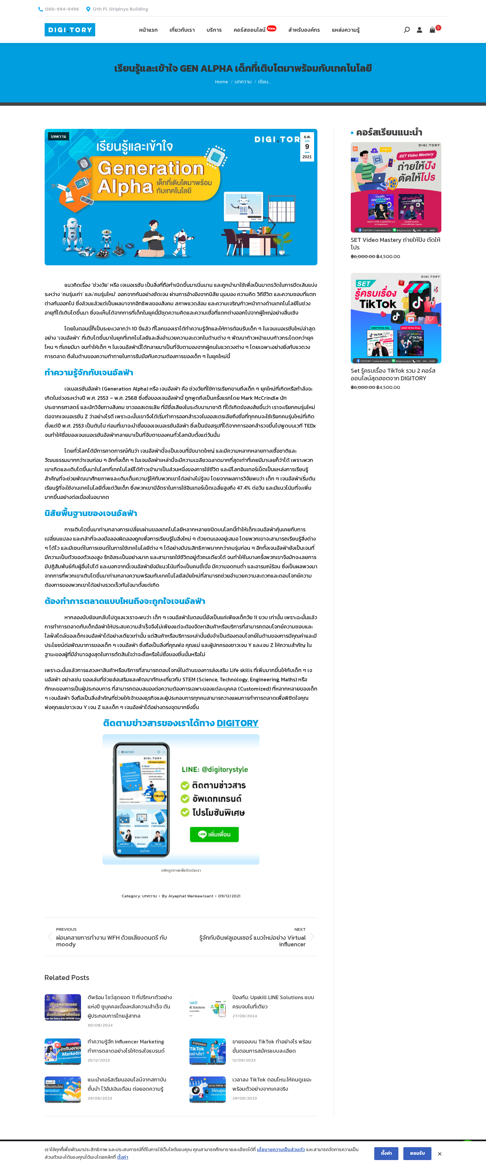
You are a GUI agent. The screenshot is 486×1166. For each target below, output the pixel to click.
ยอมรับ (417, 1153)
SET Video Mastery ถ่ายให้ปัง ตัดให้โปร (395, 243)
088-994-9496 (62, 9)
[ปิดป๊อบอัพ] (439, 1153)
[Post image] (63, 1007)
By (187, 896)
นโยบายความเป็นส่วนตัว (281, 1149)
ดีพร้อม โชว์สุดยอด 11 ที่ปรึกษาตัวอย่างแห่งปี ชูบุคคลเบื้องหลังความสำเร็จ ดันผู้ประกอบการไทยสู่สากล (130, 1006)
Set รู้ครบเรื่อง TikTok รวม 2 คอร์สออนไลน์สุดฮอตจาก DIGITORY (393, 374)
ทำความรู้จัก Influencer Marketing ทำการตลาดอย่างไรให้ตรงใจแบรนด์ (126, 1046)
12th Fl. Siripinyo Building (120, 9)
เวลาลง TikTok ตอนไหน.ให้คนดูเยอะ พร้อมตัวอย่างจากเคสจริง (271, 1084)
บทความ (58, 136)
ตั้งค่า (122, 1157)
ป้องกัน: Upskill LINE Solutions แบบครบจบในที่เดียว (273, 1001)
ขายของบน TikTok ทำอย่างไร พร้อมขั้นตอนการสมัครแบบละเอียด (271, 1046)
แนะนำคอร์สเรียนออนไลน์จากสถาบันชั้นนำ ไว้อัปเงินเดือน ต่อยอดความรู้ (127, 1084)
